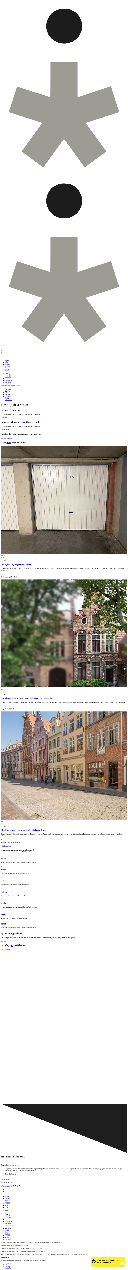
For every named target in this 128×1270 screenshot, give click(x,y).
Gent (6, 392)
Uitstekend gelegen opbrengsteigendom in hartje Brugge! (24, 830)
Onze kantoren (6, 949)
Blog (6, 373)
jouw (23, 422)
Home (7, 359)
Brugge (7, 391)
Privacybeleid (8, 1263)
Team (6, 378)
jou (24, 850)
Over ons (8, 377)
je (13, 933)
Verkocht (7, 375)
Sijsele (7, 398)
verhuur (4, 892)
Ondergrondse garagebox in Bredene (16, 564)
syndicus (4, 903)
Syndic (7, 368)
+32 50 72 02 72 (15, 1186)
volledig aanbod (6, 846)
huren (6, 362)
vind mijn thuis (5, 385)
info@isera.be (5, 1186)
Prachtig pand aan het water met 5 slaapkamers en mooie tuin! (26, 698)
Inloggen (7, 1266)
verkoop (4, 881)
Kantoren (8, 382)
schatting (9, 438)
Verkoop (7, 364)
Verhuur (7, 366)
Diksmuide (8, 400)
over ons (3, 438)
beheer (3, 914)
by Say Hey (8, 1268)
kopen (7, 361)
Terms (6, 1264)
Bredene (7, 394)
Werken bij (8, 380)
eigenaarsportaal (10, 1225)
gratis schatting (15, 385)
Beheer (7, 370)
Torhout (7, 396)
